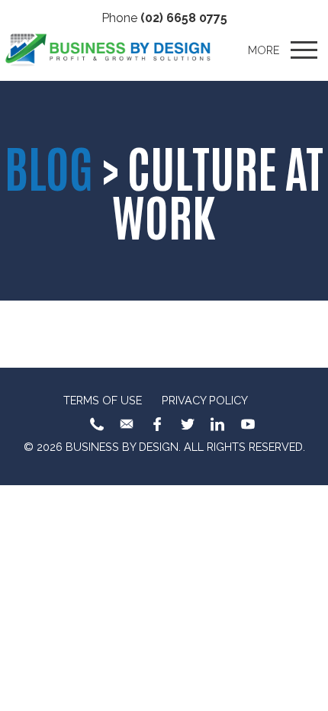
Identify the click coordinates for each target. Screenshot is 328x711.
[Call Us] (97, 424)
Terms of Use (102, 400)
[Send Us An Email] (126, 424)
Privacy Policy (205, 400)
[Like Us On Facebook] (157, 424)
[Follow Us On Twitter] (188, 424)
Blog (49, 166)
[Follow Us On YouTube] (248, 424)
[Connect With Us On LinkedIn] (217, 424)
